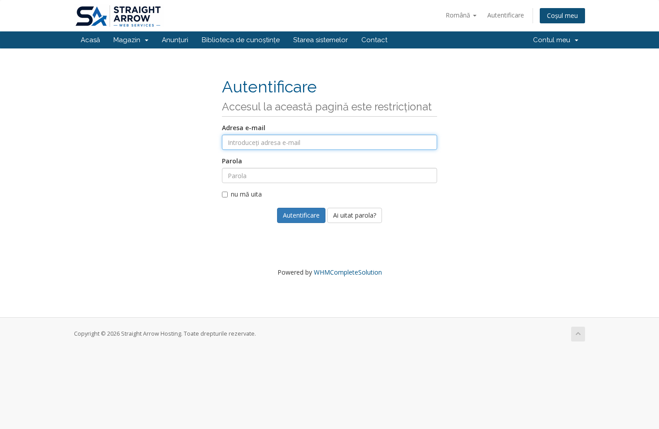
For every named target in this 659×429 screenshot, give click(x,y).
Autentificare (505, 15)
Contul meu (553, 40)
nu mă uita (246, 194)
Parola (232, 161)
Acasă (90, 40)
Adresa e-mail (243, 127)
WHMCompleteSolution (348, 272)
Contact (374, 40)
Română (459, 15)
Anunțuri (175, 40)
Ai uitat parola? (354, 215)
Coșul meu (562, 15)
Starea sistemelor (320, 40)
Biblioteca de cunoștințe (241, 40)
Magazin (128, 40)
